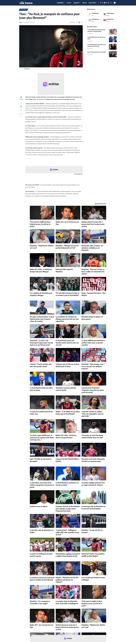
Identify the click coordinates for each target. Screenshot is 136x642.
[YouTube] (104, 3)
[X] (102, 3)
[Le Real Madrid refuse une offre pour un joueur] (113, 39)
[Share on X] (79, 22)
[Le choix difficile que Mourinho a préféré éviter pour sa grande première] (113, 32)
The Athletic (40, 99)
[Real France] (29, 2)
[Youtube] (109, 20)
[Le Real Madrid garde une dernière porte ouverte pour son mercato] (113, 47)
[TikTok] (109, 3)
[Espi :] (113, 54)
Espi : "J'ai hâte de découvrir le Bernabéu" (96, 52)
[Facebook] (100, 3)
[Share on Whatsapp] (21, 110)
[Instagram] (107, 3)
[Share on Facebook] (77, 22)
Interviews (23, 9)
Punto (20, 22)
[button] (98, 2)
